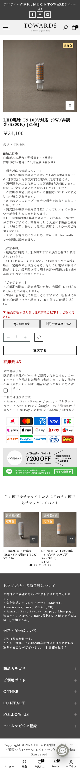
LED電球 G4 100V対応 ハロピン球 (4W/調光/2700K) (57, 555)
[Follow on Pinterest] (47, 14)
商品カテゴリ (14, 669)
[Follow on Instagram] (40, 14)
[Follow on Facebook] (32, 14)
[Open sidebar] (5, 390)
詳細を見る (19, 620)
